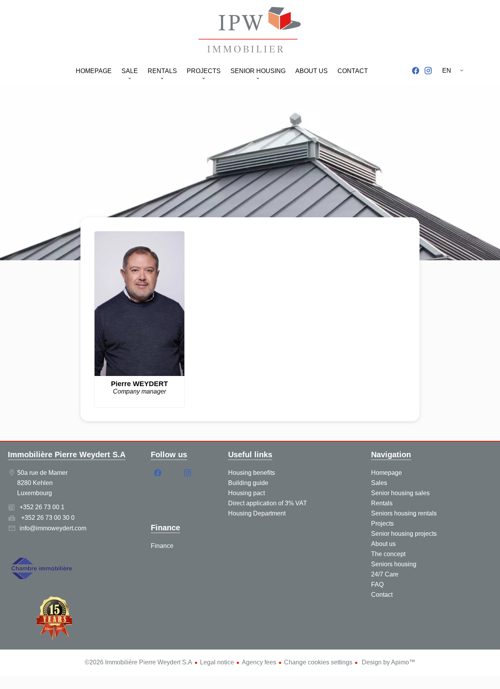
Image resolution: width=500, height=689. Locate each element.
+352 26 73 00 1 (42, 507)
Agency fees (259, 662)
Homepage (250, 31)
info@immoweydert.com (53, 528)
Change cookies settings (318, 662)
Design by (387, 662)
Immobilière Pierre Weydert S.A (66, 454)
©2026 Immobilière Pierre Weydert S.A (138, 662)
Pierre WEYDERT (139, 384)
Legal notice (217, 662)
